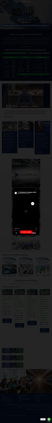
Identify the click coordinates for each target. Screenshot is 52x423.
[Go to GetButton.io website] (49, 421)
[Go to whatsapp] (49, 419)
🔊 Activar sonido (26, 232)
